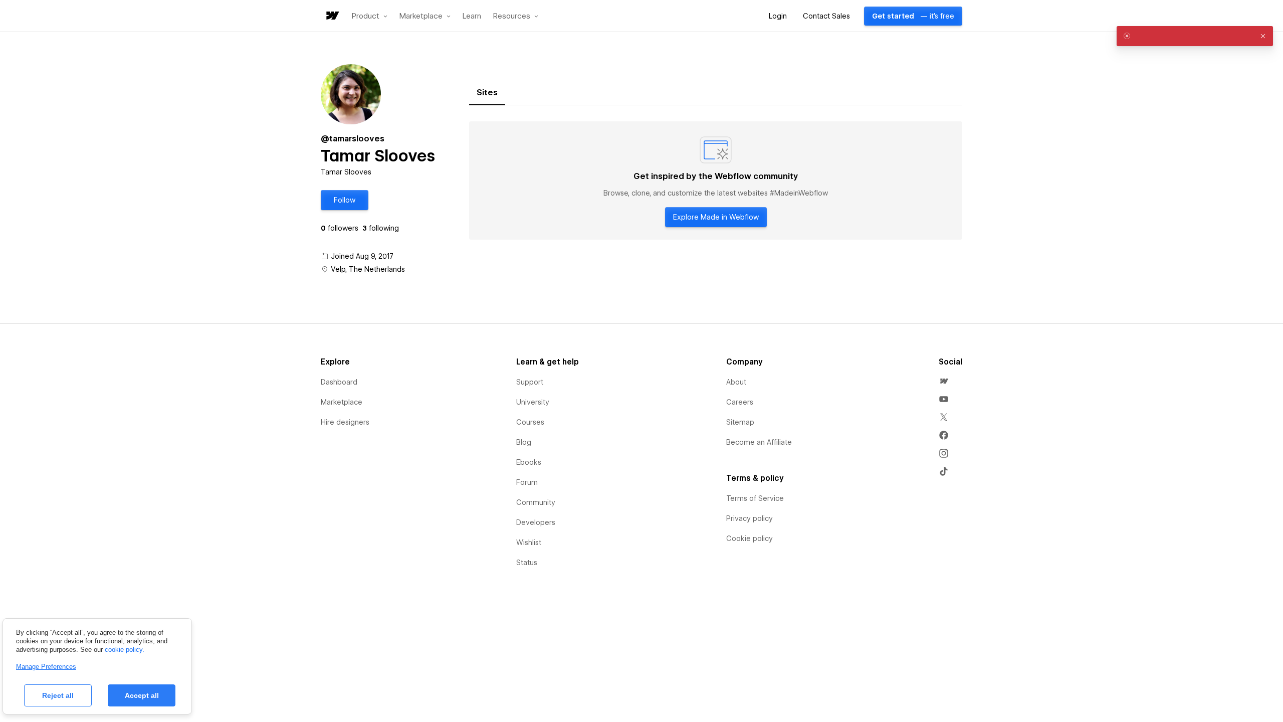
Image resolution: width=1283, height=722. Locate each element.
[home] (332, 16)
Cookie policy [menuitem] (749, 538)
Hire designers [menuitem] (345, 422)
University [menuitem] (532, 402)
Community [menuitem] (535, 502)
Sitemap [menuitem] (740, 422)
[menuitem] (944, 381)
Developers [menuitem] (535, 522)
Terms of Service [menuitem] (755, 498)
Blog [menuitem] (523, 442)
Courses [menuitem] (530, 422)
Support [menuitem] (529, 382)
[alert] (1195, 36)
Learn (472, 16)
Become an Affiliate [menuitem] (759, 442)
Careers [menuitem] (739, 402)
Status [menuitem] (526, 563)
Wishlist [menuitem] (528, 542)
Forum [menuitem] (527, 482)
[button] (369, 16)
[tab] (487, 92)
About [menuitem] (736, 382)
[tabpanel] (715, 180)
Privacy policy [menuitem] (749, 518)
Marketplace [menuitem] (341, 402)
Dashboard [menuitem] (339, 382)
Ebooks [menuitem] (528, 462)
